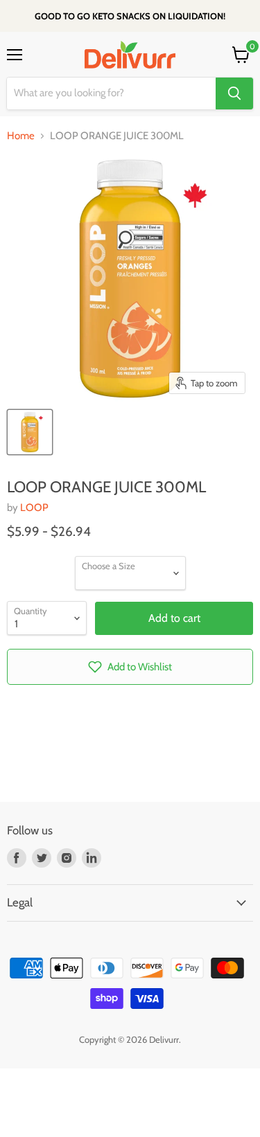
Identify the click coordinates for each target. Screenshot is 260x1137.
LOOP (34, 507)
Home (21, 136)
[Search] (234, 93)
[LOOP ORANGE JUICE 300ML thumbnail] (30, 432)
